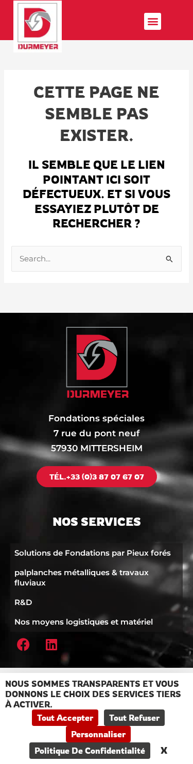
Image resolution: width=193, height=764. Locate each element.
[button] (152, 21)
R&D (23, 602)
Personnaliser (98, 734)
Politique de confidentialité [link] (89, 750)
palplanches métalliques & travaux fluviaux (81, 577)
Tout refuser (134, 718)
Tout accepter (65, 718)
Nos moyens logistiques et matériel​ (83, 622)
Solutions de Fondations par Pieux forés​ (92, 553)
